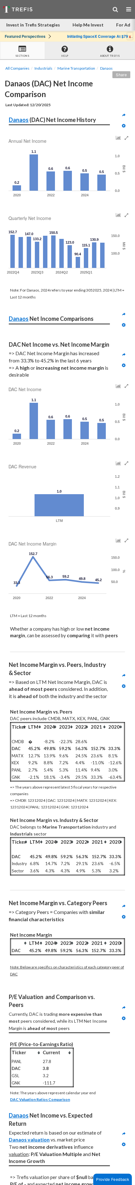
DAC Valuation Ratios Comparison (40, 1099)
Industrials (43, 68)
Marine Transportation (76, 68)
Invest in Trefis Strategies (33, 24)
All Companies (17, 68)
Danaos (106, 68)
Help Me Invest (88, 24)
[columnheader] (19, 726)
